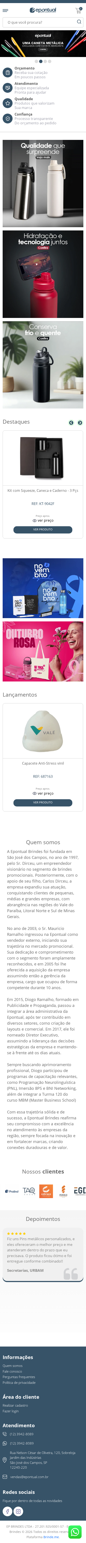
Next (80, 422)
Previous (71, 422)
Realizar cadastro (15, 1405)
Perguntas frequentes (19, 1377)
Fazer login (11, 1411)
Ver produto (42, 529)
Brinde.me (51, 1537)
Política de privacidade (19, 1382)
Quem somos (12, 1365)
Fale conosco (12, 1371)
